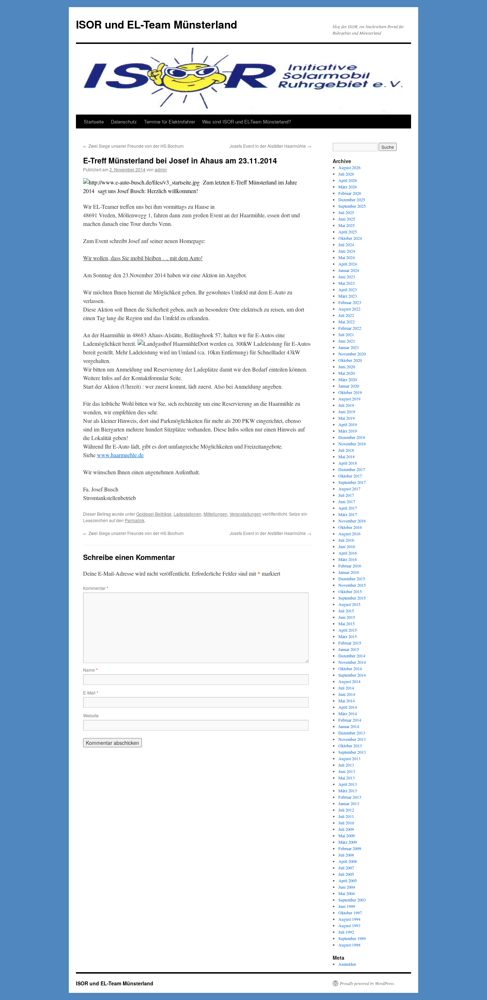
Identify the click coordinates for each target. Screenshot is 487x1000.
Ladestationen (187, 514)
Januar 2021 (348, 347)
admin (161, 169)
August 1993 (349, 925)
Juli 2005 (346, 874)
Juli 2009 (346, 829)
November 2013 (352, 739)
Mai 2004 (346, 893)
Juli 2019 (346, 405)
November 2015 (352, 585)
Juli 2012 (346, 810)
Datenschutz (124, 121)
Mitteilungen (215, 514)
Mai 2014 (346, 700)
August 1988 (349, 945)
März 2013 (347, 790)
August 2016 (349, 533)
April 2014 (347, 707)
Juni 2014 (346, 694)
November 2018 (352, 443)
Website (91, 715)
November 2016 (352, 521)
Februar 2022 (349, 328)
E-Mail (90, 693)
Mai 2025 (346, 225)
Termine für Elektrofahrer (169, 121)
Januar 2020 (348, 386)
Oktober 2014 (350, 668)
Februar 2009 (349, 848)
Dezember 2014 (351, 655)
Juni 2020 (346, 366)
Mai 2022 (346, 321)
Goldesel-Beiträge (153, 514)
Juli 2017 (346, 495)
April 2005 (347, 880)
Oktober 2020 (350, 360)
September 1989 (352, 938)
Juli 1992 (346, 932)
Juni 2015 (346, 617)
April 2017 (347, 508)
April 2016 (347, 553)
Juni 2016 (346, 546)
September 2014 (352, 675)
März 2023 (347, 296)
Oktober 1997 (350, 912)
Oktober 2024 (350, 238)
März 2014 (347, 713)
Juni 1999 (346, 906)
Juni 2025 (346, 219)
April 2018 (347, 463)
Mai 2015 (346, 623)
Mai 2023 (346, 283)
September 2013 (352, 752)
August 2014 (349, 681)
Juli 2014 (346, 688)
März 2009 (347, 842)
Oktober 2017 (350, 476)
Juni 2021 (346, 341)
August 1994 (349, 919)
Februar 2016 (349, 566)
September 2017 (352, 482)
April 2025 (347, 231)
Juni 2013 (346, 771)
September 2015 (352, 598)
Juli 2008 (346, 855)
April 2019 (347, 424)
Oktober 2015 (350, 591)
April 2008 (347, 861)
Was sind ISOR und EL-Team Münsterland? (246, 121)
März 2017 (347, 514)
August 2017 (349, 488)
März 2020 (347, 379)
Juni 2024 (346, 251)
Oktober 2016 (350, 527)
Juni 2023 (346, 276)
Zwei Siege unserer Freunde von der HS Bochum (133, 146)
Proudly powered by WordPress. (367, 983)
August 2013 (349, 758)
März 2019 (347, 431)
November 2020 (352, 354)
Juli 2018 (346, 450)
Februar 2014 (349, 720)
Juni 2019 (346, 411)
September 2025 (352, 206)
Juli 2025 (346, 212)
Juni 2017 (346, 501)
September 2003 (352, 900)
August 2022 (349, 309)
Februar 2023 (349, 302)
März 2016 (347, 559)
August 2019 (349, 398)
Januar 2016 (348, 572)
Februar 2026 (349, 193)
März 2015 (347, 636)
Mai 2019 (346, 418)
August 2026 (349, 167)
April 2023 (347, 289)
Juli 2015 (346, 610)
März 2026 (347, 187)
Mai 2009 (346, 835)
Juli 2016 (346, 540)
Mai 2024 (346, 257)
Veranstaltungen (245, 514)
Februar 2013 (349, 797)
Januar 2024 (348, 270)
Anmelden (347, 964)
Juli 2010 (346, 822)
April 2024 (347, 264)
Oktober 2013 (350, 745)
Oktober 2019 (350, 392)
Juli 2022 (346, 315)
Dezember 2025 (351, 199)
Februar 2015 (349, 643)
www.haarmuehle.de (120, 455)
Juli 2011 (346, 816)
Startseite (94, 121)
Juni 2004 (346, 887)
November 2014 (352, 662)
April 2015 (347, 630)
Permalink (134, 520)
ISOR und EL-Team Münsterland (156, 24)
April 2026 (347, 180)
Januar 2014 (348, 726)
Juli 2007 (346, 867)
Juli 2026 (346, 174)
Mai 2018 (346, 456)
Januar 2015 (348, 649)
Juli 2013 (346, 765)
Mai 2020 (346, 373)
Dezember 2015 (351, 578)
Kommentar (95, 588)
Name (90, 670)
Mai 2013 (346, 778)
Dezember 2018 (351, 437)
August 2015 (349, 604)
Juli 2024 (346, 244)
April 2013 (347, 784)
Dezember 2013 (351, 733)
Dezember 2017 (351, 469)
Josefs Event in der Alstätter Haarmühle (270, 146)
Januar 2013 (348, 803)
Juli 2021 (346, 334)
